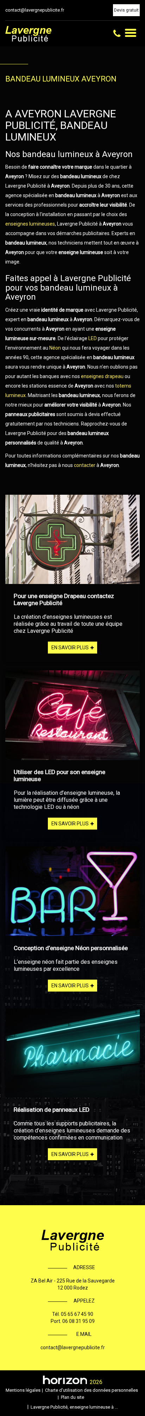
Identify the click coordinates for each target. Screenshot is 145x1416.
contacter (84, 465)
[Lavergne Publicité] (28, 33)
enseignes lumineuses (30, 224)
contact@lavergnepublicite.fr (34, 10)
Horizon (65, 1380)
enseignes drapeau (102, 376)
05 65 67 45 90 (77, 1314)
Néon (55, 348)
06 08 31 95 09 (78, 1321)
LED (93, 338)
